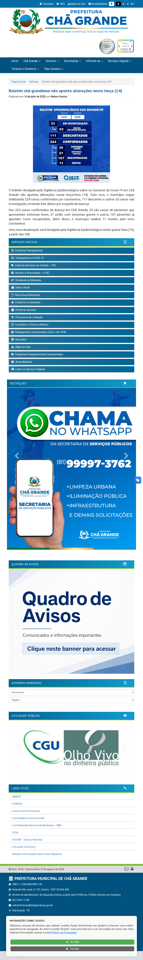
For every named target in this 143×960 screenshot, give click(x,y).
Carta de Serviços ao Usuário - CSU (35, 265)
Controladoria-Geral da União (28, 818)
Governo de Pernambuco (26, 811)
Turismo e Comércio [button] (23, 69)
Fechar (74, 948)
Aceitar (74, 941)
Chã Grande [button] (31, 61)
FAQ (62, 3)
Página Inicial (19, 81)
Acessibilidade (99, 3)
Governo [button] (51, 61)
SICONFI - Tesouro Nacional (27, 839)
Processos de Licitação (29, 317)
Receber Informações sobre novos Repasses (37, 854)
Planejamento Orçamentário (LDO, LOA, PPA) (40, 332)
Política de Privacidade (64, 932)
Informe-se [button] (93, 61)
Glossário (48, 3)
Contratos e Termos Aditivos (31, 324)
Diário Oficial (22, 287)
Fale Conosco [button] (52, 69)
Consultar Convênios (23, 846)
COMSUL (17, 803)
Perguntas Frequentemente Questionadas (38, 354)
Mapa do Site (77, 3)
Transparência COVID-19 (29, 258)
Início (14, 61)
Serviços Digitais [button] (118, 61)
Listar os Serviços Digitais (30, 369)
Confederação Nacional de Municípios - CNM (36, 825)
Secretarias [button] (71, 61)
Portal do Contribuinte (27, 302)
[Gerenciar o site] (132, 869)
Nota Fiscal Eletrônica (27, 295)
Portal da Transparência (29, 250)
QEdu (15, 832)
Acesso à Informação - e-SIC (31, 272)
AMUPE (16, 796)
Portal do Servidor (25, 309)
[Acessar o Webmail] (126, 869)
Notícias (34, 81)
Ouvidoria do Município (28, 280)
